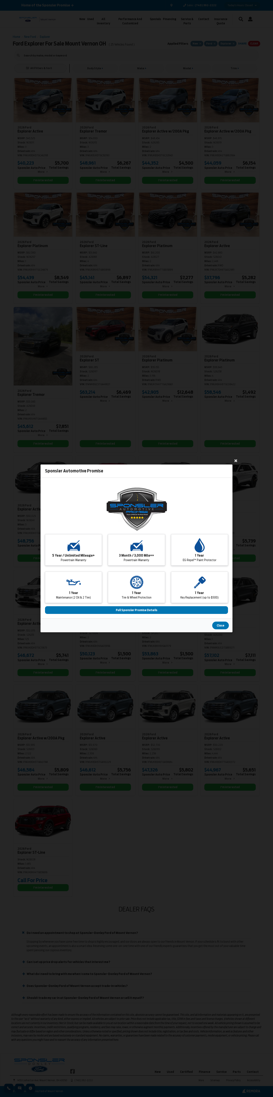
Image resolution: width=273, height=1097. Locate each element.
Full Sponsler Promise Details (136, 610)
